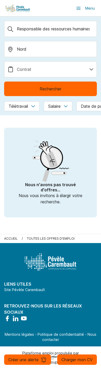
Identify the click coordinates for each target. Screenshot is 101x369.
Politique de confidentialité (61, 334)
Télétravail (18, 106)
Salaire (54, 106)
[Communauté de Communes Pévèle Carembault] (18, 8)
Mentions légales (19, 334)
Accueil (11, 238)
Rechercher (50, 88)
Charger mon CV (77, 359)
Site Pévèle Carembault (24, 289)
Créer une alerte (23, 359)
